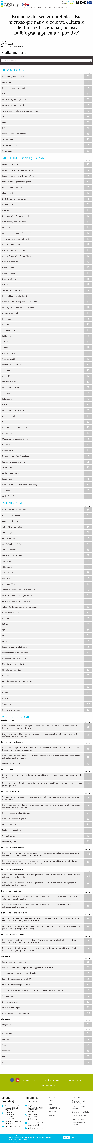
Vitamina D (6, 704)
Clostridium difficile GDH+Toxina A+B (16, 1013)
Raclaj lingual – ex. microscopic (14, 962)
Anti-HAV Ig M (7, 533)
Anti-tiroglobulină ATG (10, 521)
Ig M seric (6, 636)
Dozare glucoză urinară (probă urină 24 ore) (18, 308)
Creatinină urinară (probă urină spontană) (17, 250)
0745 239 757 (32, 1118)
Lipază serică (7, 479)
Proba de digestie (9, 842)
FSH (3, 1057)
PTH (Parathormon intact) (11, 710)
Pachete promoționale (46, 1085)
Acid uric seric (7, 228)
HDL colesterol (7, 319)
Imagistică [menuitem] (57, 7)
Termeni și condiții (78, 1119)
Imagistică (52, 1111)
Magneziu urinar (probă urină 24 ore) (16, 439)
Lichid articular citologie (11, 1008)
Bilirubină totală (8, 268)
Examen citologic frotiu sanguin (14, 88)
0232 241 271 (9, 1113)
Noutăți (79, 1080)
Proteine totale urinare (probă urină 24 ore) (18, 176)
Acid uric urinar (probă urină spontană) (16, 233)
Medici (51, 1104)
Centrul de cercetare (79, 1116)
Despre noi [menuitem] (25, 7)
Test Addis (6, 491)
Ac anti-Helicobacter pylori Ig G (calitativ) (17, 596)
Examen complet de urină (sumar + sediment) (19, 485)
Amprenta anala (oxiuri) (11, 825)
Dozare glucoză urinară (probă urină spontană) (19, 302)
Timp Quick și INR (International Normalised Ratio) (20, 111)
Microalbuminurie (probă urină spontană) (17, 182)
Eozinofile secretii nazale (11, 764)
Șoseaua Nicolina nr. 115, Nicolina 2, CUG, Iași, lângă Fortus (13, 1108)
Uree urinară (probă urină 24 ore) (14, 222)
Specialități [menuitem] (32, 7)
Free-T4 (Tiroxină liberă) (11, 516)
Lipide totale (6, 336)
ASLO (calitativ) (7, 573)
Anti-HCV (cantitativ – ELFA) (12, 556)
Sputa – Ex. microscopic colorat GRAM (16, 979)
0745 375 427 (9, 1116)
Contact (52, 1115)
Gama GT (6, 376)
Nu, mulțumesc (77, 1137)
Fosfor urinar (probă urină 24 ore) (14, 462)
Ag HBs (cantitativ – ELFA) (11, 544)
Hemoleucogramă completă (13, 77)
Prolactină (6, 1051)
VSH (4, 94)
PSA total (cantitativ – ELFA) (12, 670)
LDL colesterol (7, 325)
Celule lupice (7, 151)
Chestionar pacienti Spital (80, 1112)
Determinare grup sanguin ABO (14, 100)
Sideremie (6, 445)
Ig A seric (5, 630)
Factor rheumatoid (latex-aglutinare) (15, 653)
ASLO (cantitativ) (8, 567)
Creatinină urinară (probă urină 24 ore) (16, 256)
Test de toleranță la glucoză (12, 290)
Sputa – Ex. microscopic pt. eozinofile (16, 985)
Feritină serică (7, 205)
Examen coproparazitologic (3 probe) (16, 813)
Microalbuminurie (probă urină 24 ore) (16, 188)
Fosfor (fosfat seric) (9, 451)
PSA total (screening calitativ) (13, 664)
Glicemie (5, 285)
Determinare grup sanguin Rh (13, 105)
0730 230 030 (9, 1115)
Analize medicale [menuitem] (47, 7)
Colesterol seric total (10, 313)
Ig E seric (5, 641)
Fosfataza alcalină (9, 382)
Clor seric (5, 405)
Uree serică (6, 210)
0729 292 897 (32, 1116)
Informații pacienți (68, 1080)
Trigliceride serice (8, 330)
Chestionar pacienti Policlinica (78, 1107)
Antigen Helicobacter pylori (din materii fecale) (19, 590)
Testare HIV (6, 561)
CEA (3, 687)
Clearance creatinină (10, 262)
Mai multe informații (14, 1141)
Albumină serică (8, 193)
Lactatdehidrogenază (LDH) (12, 365)
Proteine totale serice (10, 165)
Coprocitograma (8, 836)
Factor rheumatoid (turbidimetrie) (14, 659)
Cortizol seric (7, 1034)
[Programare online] (84, 2)
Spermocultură (7, 996)
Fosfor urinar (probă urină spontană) (15, 456)
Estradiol (5, 1039)
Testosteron (6, 1045)
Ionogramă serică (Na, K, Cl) (12, 388)
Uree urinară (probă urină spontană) (15, 216)
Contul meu (76, 1097)
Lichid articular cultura (10, 1002)
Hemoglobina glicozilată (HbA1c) (14, 296)
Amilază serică (7, 468)
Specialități (52, 1101)
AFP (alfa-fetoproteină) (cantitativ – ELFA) (17, 681)
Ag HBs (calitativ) (8, 538)
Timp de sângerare (9, 145)
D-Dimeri (5, 128)
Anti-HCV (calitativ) (9, 550)
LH (3, 1062)
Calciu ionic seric (8, 422)
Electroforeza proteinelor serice (14, 199)
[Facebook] (22, 5)
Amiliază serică (8, 496)
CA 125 (5, 699)
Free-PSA (5, 676)
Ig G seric (5, 624)
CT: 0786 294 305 (10, 1118)
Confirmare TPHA (8, 584)
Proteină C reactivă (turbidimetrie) (14, 647)
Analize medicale (54, 1108)
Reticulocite (6, 82)
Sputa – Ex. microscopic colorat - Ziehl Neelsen (19, 973)
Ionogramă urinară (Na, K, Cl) (13, 411)
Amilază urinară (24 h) (10, 473)
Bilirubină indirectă (9, 279)
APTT (4, 117)
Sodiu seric (6, 393)
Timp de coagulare (9, 140)
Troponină (6, 371)
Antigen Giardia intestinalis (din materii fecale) (19, 607)
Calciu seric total (8, 416)
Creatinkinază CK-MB (10, 359)
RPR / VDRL (6, 578)
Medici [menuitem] (39, 7)
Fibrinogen (6, 123)
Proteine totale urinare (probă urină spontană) (19, 170)
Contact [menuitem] (64, 7)
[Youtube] (25, 5)
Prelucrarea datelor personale (78, 1124)
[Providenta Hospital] (28, 5)
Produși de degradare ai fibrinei (14, 134)
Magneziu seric (8, 433)
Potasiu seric (7, 399)
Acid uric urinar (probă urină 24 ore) (15, 239)
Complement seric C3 (10, 613)
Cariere (56, 1080)
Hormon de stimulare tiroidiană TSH (15, 510)
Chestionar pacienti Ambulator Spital (78, 1102)
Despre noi (52, 1097)
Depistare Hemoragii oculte (12, 830)
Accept (66, 1137)
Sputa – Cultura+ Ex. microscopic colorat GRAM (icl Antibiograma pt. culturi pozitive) (33, 991)
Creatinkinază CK (8, 353)
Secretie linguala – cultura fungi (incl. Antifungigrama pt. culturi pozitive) (28, 968)
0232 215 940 (32, 1114)
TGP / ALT (5, 342)
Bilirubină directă (8, 273)
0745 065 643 (32, 1120)
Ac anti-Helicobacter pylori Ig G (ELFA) (16, 601)
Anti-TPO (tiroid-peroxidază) (12, 527)
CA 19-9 (5, 693)
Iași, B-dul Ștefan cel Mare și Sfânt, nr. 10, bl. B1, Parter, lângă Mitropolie (35, 1108)
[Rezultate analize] (81, 2)
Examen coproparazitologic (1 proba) (16, 819)
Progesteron (7, 1025)
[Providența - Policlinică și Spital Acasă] (10, 4)
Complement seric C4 (10, 619)
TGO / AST (6, 348)
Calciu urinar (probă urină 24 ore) (14, 428)
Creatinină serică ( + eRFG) (12, 245)
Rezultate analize (28, 1080)
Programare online (44, 1080)
